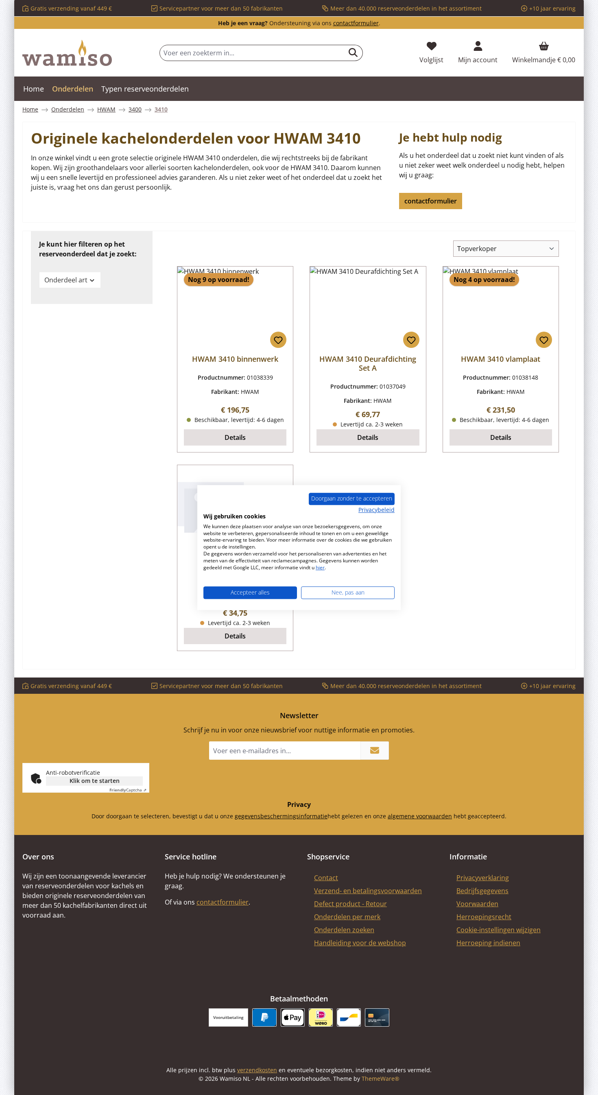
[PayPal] (264, 1017)
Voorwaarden (477, 903)
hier (320, 567)
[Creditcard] (377, 1017)
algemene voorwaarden (420, 816)
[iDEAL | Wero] (321, 1017)
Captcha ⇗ (127, 790)
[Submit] (374, 750)
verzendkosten (257, 1070)
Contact (326, 877)
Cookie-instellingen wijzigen (498, 929)
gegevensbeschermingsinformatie (281, 816)
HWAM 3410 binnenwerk (235, 358)
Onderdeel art (65, 279)
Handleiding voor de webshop (360, 942)
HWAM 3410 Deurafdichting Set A (367, 363)
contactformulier (356, 23)
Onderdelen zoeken (344, 929)
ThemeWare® (380, 1078)
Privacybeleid (376, 510)
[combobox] (251, 53)
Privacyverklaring (482, 877)
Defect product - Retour (350, 903)
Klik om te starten (95, 781)
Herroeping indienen (488, 942)
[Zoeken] (353, 53)
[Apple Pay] (293, 1017)
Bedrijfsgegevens (482, 890)
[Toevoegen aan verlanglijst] (278, 340)
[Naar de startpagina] (67, 53)
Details (235, 437)
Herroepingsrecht (483, 916)
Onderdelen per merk (347, 916)
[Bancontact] (349, 1017)
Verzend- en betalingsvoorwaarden (368, 890)
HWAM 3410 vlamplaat (500, 358)
